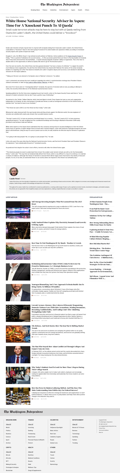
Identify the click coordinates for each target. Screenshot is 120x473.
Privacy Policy (102, 428)
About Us (101, 432)
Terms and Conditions (103, 430)
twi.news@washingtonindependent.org (107, 426)
